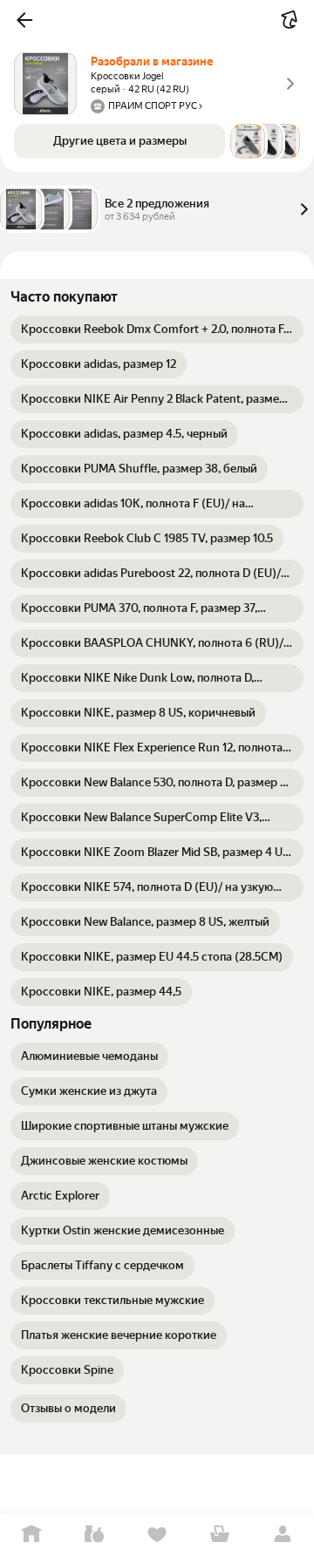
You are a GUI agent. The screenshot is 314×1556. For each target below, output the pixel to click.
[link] (157, 329)
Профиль (282, 1534)
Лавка (94, 1534)
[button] (24, 20)
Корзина (219, 1534)
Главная (31, 1534)
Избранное (157, 1534)
